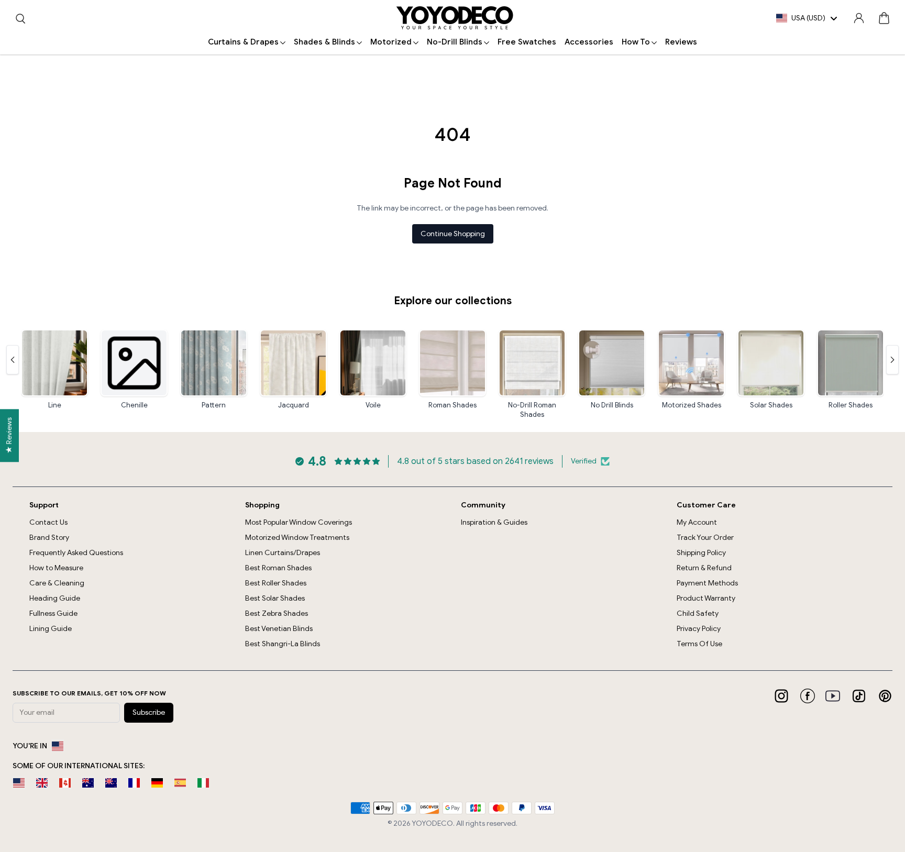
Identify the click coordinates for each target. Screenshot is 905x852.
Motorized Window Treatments (297, 537)
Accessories (589, 42)
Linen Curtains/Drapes (282, 552)
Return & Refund (704, 567)
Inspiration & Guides (494, 522)
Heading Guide (54, 598)
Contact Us (48, 522)
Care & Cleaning (56, 583)
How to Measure (56, 567)
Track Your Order (705, 537)
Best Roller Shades (275, 583)
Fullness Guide (53, 613)
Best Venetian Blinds (279, 628)
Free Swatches (527, 42)
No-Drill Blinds (454, 42)
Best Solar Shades (275, 598)
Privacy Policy (699, 628)
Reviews (681, 42)
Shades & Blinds (324, 42)
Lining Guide (50, 628)
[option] (19, 783)
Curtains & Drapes (243, 42)
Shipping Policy (701, 552)
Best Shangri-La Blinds (282, 643)
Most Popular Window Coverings (298, 522)
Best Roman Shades (278, 567)
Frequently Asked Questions (76, 552)
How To (636, 42)
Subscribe (149, 712)
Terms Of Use (699, 643)
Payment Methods (707, 583)
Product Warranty (706, 598)
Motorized (391, 42)
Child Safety (698, 613)
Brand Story (49, 537)
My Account (697, 522)
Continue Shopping (453, 233)
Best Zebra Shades (276, 613)
